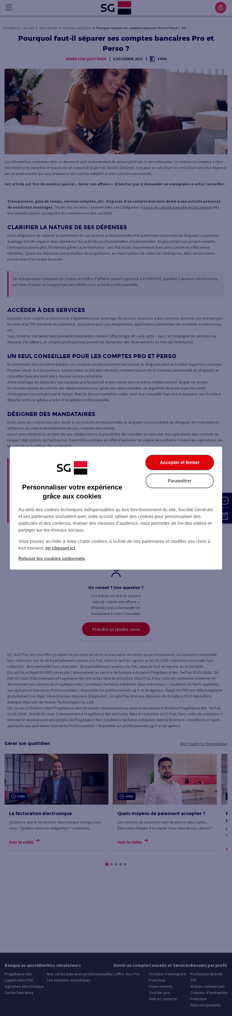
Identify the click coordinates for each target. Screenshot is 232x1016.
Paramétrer (180, 480)
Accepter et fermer (179, 462)
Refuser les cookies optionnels (51, 558)
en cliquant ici (60, 547)
